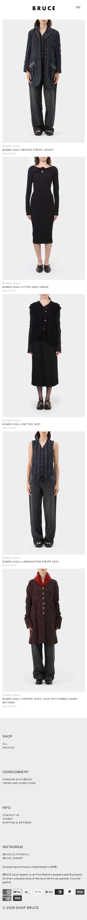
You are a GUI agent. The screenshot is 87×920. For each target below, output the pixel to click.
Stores (8, 818)
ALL (5, 743)
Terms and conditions (19, 783)
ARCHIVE (8, 747)
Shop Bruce (27, 908)
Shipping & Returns (17, 822)
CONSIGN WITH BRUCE (17, 779)
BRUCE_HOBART (13, 858)
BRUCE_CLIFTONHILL (16, 854)
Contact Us (11, 815)
